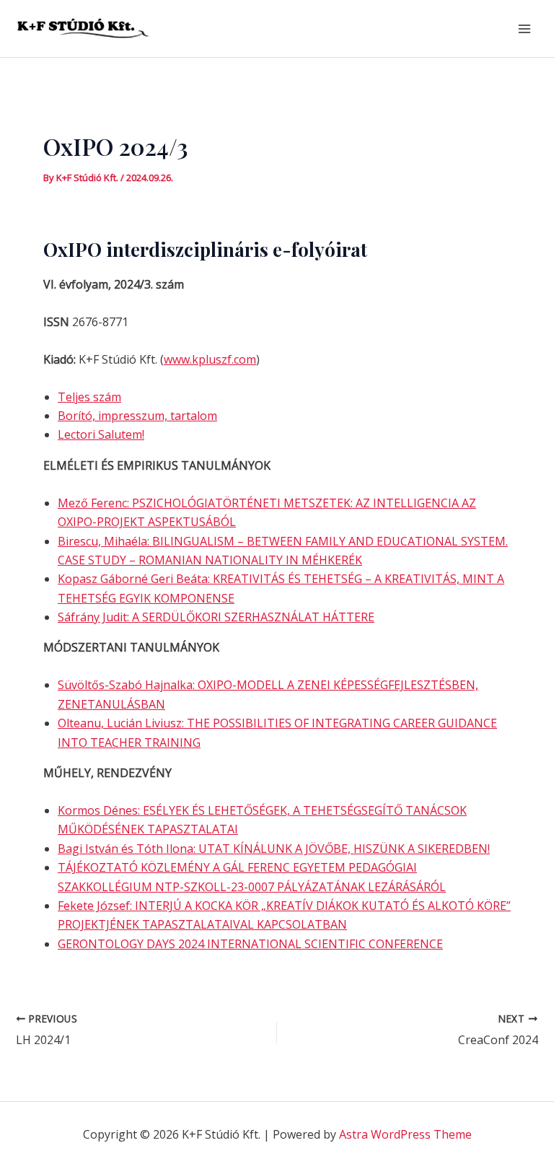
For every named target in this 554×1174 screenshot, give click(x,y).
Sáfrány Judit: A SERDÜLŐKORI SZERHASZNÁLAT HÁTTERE (216, 617)
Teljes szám (89, 397)
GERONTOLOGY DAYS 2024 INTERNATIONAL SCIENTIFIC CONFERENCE (250, 944)
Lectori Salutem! (101, 434)
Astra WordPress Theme (405, 1134)
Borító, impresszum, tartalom (137, 416)
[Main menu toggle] (524, 28)
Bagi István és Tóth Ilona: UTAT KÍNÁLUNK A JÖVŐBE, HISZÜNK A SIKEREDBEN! (274, 849)
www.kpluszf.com (210, 359)
